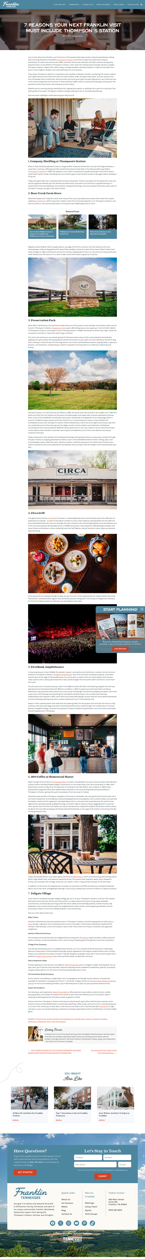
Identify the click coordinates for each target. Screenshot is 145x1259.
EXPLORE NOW (120, 649)
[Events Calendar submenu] (110, 4)
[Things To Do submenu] (93, 4)
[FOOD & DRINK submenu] (124, 4)
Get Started (25, 1172)
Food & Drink (79, 1019)
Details (15, 1120)
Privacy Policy (109, 1170)
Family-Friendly (53, 1019)
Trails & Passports (58, 1022)
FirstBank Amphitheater (62, 675)
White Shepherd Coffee (74, 965)
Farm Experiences (67, 1019)
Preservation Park (59, 328)
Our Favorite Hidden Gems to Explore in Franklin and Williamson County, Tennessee (42, 234)
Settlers (85, 938)
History (88, 1019)
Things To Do (41, 1019)
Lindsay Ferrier (77, 36)
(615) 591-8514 (115, 1210)
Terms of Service (120, 1170)
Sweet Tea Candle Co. (61, 992)
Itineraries (96, 1019)
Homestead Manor (60, 782)
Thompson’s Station (65, 60)
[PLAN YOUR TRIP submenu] (66, 4)
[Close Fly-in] (141, 609)
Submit (102, 1176)
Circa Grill (52, 518)
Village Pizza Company (44, 956)
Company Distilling (38, 171)
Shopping (42, 1022)
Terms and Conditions (82, 1233)
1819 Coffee (77, 877)
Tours (48, 1022)
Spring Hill (104, 1006)
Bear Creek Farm (39, 201)
